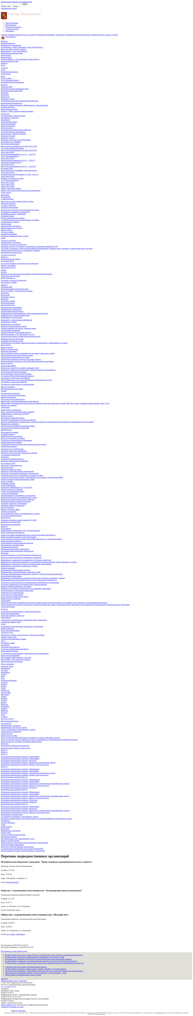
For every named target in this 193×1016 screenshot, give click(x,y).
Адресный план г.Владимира (12, 595)
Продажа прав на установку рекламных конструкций (21, 742)
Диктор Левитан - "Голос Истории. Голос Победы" (20, 59)
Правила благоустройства (11, 599)
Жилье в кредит (7, 363)
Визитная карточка (8, 203)
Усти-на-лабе (6, 692)
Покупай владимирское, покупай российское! (18, 420)
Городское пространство (10, 647)
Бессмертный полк (8, 43)
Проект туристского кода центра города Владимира (20, 190)
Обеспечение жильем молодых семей (15, 357)
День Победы (10, 37)
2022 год (4, 767)
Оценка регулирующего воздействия (15, 428)
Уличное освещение (8, 512)
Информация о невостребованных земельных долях (20, 572)
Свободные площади (9, 446)
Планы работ (6, 833)
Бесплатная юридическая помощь (13, 372)
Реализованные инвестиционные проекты (17, 543)
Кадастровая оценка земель (11, 576)
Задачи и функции (8, 823)
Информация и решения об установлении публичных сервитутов (26, 560)
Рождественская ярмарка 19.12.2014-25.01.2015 (19, 150)
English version (6, 2)
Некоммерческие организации (12, 82)
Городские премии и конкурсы (12, 615)
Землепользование (8, 568)
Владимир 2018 (7, 168)
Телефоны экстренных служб (12, 341)
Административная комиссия (12, 459)
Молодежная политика (9, 651)
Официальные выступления (11, 228)
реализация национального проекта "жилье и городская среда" (25, 775)
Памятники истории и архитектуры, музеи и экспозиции (22, 635)
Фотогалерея (6, 55)
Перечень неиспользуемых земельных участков (19, 453)
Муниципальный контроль (11, 516)
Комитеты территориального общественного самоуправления (24, 105)
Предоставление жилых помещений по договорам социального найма (28, 353)
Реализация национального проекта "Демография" (20, 781)
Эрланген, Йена (7, 666)
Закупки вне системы (9, 736)
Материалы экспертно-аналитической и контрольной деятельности (26, 274)
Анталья (4, 713)
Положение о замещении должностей (15, 212)
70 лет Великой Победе (10, 80)
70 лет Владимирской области (12, 148)
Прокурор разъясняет (9, 351)
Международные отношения (12, 661)
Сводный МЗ (6, 723)
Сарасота (4, 682)
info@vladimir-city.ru (8, 1005)
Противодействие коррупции (12, 311)
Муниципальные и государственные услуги (18, 334)
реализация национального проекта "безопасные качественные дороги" (28, 773)
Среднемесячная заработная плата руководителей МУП (22, 849)
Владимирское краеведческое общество (16, 130)
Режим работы (6, 827)
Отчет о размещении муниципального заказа (18, 730)
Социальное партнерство (10, 455)
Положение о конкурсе (9, 118)
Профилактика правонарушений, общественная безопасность (24, 313)
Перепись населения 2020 (11, 522)
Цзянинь (4, 698)
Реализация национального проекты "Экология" (19, 800)
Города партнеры (7, 664)
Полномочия (6, 197)
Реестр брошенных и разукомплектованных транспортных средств (26, 380)
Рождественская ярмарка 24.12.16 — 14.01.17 (18, 160)
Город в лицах (6, 78)
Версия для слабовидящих (22, 2)
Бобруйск (4, 705)
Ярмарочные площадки (10, 424)
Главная (4, 35)
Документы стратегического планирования (17, 384)
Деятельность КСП (8, 267)
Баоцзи (3, 703)
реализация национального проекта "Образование (20, 757)
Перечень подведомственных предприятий (17, 471)
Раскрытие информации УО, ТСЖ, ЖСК (16, 487)
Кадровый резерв (7, 216)
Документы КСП (7, 261)
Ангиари (4, 670)
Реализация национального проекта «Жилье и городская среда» (25, 813)
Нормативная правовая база (11, 103)
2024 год (4, 752)
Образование (6, 618)
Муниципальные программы (12, 389)
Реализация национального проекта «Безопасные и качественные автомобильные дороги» (35, 811)
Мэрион (4, 684)
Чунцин (4, 701)
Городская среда (7, 467)
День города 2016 (7, 158)
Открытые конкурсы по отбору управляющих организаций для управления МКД (32, 477)
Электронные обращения (10, 330)
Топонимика (5, 601)
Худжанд (4, 717)
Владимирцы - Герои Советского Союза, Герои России (22, 47)
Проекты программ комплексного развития (17, 499)
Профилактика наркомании (11, 307)
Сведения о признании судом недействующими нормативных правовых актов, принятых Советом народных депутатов (47, 248)
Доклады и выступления (10, 276)
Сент (3, 678)
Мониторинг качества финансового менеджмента (20, 401)
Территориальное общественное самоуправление (19, 101)
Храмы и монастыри (9, 637)
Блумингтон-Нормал (9, 680)
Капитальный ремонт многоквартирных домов (19, 497)
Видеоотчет (5, 97)
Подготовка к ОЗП (8, 463)
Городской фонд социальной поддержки (16, 374)
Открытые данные (8, 301)
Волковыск (5, 707)
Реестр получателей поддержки (13, 438)
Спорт (3, 624)
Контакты (4, 93)
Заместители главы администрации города (17, 201)
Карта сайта (13, 981)
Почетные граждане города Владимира (16, 140)
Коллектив (5, 829)
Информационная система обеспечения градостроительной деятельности (29, 580)
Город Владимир (11, 23)
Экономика (5, 407)
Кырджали (5, 694)
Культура (4, 609)
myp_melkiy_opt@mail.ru (15, 934)
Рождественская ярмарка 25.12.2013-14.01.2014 (19, 146)
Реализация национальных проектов (15, 746)
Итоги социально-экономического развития (17, 412)
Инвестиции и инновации (11, 410)
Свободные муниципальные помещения (16, 440)
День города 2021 (7, 182)
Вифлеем (4, 711)
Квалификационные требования (13, 214)
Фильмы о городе (7, 138)
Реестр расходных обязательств (13, 399)
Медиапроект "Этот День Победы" (14, 51)
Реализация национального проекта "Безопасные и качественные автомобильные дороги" (35, 784)
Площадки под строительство (12, 449)
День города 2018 (7, 172)
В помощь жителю (8, 483)
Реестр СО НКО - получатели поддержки (17, 291)
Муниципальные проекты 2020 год (14, 790)
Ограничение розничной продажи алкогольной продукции (23, 444)
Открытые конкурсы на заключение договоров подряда (22, 475)
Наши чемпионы (7, 628)
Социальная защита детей (11, 622)
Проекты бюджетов (8, 397)
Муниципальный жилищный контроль (16, 501)
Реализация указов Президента (12, 418)
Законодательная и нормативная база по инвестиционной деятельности (28, 535)
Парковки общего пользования (12, 505)
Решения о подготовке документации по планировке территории (26, 588)
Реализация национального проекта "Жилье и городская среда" (25, 786)
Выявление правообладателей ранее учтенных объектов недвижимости (28, 370)
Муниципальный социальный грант (15, 89)
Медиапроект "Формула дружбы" (13, 134)
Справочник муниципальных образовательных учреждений (24, 620)
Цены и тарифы (7, 481)
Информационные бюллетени (12, 339)
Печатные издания (8, 136)
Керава (3, 686)
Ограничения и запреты (10, 222)
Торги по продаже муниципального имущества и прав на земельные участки (30, 738)
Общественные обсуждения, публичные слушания (20, 250)
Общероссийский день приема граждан (16, 332)
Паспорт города (7, 416)
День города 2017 (7, 164)
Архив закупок (6, 734)
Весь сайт (7, 6)
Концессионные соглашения (12, 489)
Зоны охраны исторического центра (14, 597)
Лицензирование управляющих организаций (18, 495)
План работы (6, 528)
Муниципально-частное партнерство (15, 549)
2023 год (4, 754)
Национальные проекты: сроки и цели (15, 748)
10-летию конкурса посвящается (13, 132)
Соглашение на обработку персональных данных (19, 817)
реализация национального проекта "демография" (20, 771)
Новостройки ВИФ (8, 366)
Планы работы (6, 230)
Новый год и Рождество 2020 (12, 178)
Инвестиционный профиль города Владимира (18, 537)
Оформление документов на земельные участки (19, 566)
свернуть (4, 979)
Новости (4, 41)
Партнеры (5, 744)
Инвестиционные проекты (11, 541)
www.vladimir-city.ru (8, 987)
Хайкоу (3, 696)
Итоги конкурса (7, 128)
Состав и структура (28, 35)
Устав (3, 70)
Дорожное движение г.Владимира (14, 503)
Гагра (3, 715)
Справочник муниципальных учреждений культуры (21, 611)
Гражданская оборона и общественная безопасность (20, 336)
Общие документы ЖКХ (10, 510)
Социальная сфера (8, 607)
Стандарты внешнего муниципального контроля (19, 263)
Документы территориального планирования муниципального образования (30, 582)
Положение (5, 821)
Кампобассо (5, 672)
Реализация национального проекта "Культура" (19, 788)
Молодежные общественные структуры (16, 657)
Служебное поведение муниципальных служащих (20, 220)
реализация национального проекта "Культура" (19, 761)
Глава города (6, 192)
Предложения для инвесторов (12, 545)
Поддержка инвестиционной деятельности (17, 551)
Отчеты (4, 272)
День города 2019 (7, 176)
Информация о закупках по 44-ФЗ (14, 728)
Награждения (6, 224)
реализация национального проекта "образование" (20, 769)
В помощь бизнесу (8, 434)
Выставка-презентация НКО (12, 91)
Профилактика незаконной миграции (15, 315)
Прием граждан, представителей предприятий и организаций (24, 843)
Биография (5, 195)
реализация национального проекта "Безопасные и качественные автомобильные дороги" (35, 796)
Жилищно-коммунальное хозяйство (14, 461)
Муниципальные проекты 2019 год (14, 804)
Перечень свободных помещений (13, 451)
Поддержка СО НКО (9, 282)
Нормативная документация (11, 815)
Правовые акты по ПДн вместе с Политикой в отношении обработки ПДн (29, 246)
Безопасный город (8, 305)
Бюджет (4, 391)
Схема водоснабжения (9, 493)
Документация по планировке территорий (17, 591)
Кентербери (5, 668)
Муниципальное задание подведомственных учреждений (23, 851)
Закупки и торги (7, 719)
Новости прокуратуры (9, 349)
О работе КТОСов (8, 107)
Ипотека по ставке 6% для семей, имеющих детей (20, 368)
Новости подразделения (10, 841)
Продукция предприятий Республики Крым (18, 426)
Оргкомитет (5, 120)
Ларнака (4, 709)
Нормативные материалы (10, 524)
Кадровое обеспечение (9, 207)
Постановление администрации (13, 116)
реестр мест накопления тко (11, 465)
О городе (4, 68)
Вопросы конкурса (8, 126)
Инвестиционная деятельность (12, 532)
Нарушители (6, 518)
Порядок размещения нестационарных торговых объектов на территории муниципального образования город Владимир (47, 422)
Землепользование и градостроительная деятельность (21, 555)
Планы (3, 270)
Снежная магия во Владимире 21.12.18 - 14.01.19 (19, 174)
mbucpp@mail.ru (12, 882)
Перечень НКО (7, 87)
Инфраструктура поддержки (12, 436)
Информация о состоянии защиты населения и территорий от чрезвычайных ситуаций (34, 343)
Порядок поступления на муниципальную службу (20, 210)
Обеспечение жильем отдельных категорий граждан (21, 359)
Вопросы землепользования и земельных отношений (21, 557)
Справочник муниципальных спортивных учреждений (22, 626)
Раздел (15, 6)
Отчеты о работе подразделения (13, 835)
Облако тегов (22, 951)
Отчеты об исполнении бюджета (13, 395)
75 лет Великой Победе (10, 180)
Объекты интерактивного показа (13, 639)
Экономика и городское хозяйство (14, 382)
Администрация (14, 35)
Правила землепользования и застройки (16, 586)
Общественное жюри (9, 122)
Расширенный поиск (9, 8)
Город (3, 65)
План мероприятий (8, 124)
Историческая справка (9, 72)
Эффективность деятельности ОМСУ (15, 414)
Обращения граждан (13, 27)
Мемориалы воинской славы (12, 53)
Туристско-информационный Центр (14, 649)
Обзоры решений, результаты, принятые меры (18, 328)
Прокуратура (6, 345)
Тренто (3, 674)
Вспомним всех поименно (11, 45)
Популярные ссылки (9, 951)
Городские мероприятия (10, 144)
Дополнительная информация (12, 845)
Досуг (3, 641)
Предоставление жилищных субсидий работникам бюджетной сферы (27, 361)
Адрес (3, 825)
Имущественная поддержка (11, 442)
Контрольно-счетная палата (11, 252)
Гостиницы (5, 645)
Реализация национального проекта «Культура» (19, 808)
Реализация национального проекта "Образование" (20, 779)
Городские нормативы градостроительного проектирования (24, 584)
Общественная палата (9, 109)
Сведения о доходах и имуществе (13, 244)
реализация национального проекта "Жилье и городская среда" (25, 765)
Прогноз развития (8, 387)
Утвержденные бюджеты (10, 393)
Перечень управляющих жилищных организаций (20, 473)
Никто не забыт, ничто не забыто (13, 49)
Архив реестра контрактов (11, 732)
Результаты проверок (9, 234)
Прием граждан (7, 347)
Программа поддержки (9, 432)
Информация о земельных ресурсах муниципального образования (26, 564)
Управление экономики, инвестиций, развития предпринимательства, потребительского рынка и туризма (77, 35)
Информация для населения (11, 317)
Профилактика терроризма (11, 309)
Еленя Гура (5, 690)
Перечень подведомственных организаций (17, 847)
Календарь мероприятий (10, 613)
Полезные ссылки (8, 99)
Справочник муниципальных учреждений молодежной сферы (25, 653)
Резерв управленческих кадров (12, 218)
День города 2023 (7, 186)
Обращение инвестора (9, 547)
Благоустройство (7, 508)
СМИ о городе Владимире (11, 188)
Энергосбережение (8, 485)
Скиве (3, 688)
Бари (3, 676)
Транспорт (5, 457)
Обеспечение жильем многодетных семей (17, 355)
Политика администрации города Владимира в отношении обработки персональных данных (36, 819)
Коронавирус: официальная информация (16, 320)
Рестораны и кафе (8, 643)
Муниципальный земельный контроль (15, 570)
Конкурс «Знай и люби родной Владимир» (17, 111)
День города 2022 (7, 184)
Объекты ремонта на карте (11, 469)
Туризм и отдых (7, 632)
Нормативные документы (11, 259)
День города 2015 (7, 152)
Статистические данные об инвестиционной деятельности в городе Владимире (31, 539)
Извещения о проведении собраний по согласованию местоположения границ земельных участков (39, 562)
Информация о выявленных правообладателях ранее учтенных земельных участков (33, 578)
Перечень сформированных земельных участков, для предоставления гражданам (32, 574)
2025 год (4, 750)
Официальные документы (11, 226)
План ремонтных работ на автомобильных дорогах (20, 514)
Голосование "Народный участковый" (15, 378)
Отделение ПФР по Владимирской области (17, 376)
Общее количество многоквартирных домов (18, 479)
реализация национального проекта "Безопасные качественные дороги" (28, 763)
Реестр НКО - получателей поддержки (15, 659)
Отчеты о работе (7, 232)
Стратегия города (12, 29)
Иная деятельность (8, 278)
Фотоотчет (5, 95)
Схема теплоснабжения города (12, 491)
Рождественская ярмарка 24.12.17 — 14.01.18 (18, 166)
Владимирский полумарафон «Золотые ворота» (19, 170)
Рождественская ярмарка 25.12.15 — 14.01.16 (18, 154)
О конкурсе (5, 114)
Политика (159, 1012)
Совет (3, 238)
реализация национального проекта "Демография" (20, 759)
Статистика (22, 981)
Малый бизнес (10, 25)
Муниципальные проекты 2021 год (14, 777)
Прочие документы (8, 265)
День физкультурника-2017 (11, 162)
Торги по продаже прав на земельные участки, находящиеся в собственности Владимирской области (39, 740)
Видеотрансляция (7, 303)
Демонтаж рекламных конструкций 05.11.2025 (18, 520)
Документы (9, 31)
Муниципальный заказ (9, 721)
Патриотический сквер (9, 61)
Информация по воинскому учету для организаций (20, 530)
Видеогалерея (6, 57)
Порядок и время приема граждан (14, 326)
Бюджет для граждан (9, 405)
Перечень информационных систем (14, 236)
